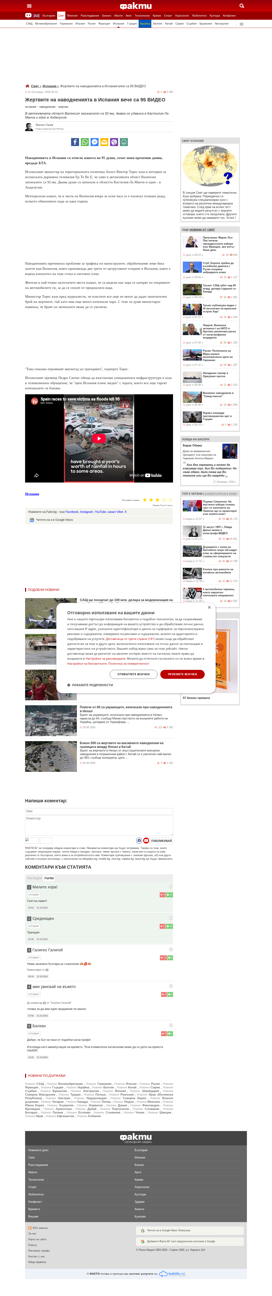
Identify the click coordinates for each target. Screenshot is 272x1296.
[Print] (124, 142)
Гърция (132, 23)
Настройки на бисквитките (87, 663)
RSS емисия (40, 1227)
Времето (34, 1209)
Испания (118, 23)
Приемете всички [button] (182, 674)
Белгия (157, 23)
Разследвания (90, 15)
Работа (32, 1245)
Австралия (222, 23)
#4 (47, 969)
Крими (157, 15)
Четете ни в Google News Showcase (168, 1230)
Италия (80, 23)
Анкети (139, 1209)
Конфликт (229, 15)
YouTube (100, 511)
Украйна (145, 23)
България (49, 15)
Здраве (140, 1201)
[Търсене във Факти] (242, 6)
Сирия (179, 23)
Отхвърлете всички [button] (133, 674)
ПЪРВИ (49, 878)
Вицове (33, 1216)
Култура (215, 15)
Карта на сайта (37, 1239)
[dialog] (136, 648)
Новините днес (38, 1150)
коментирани (215, 493)
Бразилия (206, 23)
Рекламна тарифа (39, 1250)
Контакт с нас (36, 1256)
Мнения (72, 15)
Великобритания (46, 23)
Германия (66, 23)
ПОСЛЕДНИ (34, 878)
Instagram (86, 511)
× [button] (209, 607)
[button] (90, 685)
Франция (104, 23)
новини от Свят (202, 229)
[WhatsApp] (85, 142)
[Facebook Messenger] (95, 142)
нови (233, 493)
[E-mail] (104, 142)
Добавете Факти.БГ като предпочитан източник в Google (181, 1241)
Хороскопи (182, 15)
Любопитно (199, 15)
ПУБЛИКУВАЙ (161, 841)
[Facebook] (75, 142)
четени (197, 493)
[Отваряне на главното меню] (29, 6)
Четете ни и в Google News (54, 519)
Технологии (142, 15)
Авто (129, 15)
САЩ (29, 23)
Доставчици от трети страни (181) (130, 639)
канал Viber (115, 511)
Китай (169, 23)
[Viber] (114, 142)
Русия (92, 23)
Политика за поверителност (128, 663)
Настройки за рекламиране (105, 658)
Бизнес (106, 15)
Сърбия (192, 23)
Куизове (140, 1216)
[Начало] (136, 6)
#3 (44, 1002)
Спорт (168, 15)
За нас (32, 1233)
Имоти (118, 15)
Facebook (72, 511)
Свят (61, 15)
